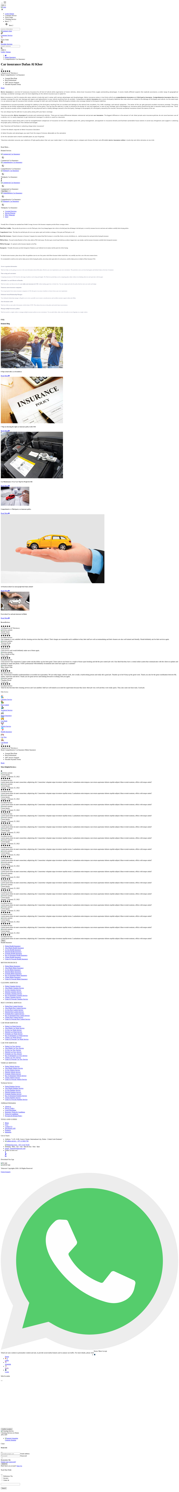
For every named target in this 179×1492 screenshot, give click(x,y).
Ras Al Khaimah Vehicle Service (15, 1076)
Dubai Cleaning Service (13, 986)
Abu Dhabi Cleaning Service (14, 988)
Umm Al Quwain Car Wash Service (16, 1039)
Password (23, 1456)
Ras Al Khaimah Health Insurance (16, 955)
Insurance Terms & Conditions (15, 1112)
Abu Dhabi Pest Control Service (15, 1008)
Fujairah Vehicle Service (13, 1074)
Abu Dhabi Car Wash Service (14, 1028)
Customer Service (11, 15)
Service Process (10, 213)
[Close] (1, 1380)
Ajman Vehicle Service (12, 1077)
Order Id (6, 1480)
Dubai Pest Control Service (14, 1006)
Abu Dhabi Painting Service (14, 1088)
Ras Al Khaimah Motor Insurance (16, 975)
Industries (8, 1132)
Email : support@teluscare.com (15, 1148)
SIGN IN (4, 1464)
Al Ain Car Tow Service (13, 1050)
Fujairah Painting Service (13, 1094)
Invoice (5, 1478)
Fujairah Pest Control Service (14, 1014)
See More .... (6, 191)
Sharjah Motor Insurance (13, 972)
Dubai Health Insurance (13, 946)
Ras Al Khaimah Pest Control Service (17, 1015)
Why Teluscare (10, 215)
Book (2, 88)
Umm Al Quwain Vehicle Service (16, 1079)
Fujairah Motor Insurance (13, 973)
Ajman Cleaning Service (13, 997)
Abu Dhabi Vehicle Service (14, 1068)
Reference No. (8, 1476)
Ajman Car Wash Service (13, 1037)
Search (4, 1488)
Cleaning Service (10, 19)
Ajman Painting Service (13, 1098)
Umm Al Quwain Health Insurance (16, 959)
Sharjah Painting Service (13, 1092)
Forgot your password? (8, 1462)
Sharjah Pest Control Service (14, 1012)
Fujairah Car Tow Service (13, 1054)
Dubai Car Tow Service (13, 1046)
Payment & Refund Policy (13, 1116)
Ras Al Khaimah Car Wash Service (16, 1035)
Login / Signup (6, 52)
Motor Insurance (10, 57)
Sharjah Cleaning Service (13, 992)
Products (8, 1130)
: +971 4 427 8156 (23, 1145)
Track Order (9, 17)
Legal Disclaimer (10, 1110)
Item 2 (7, 21)
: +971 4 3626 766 (22, 1141)
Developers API (10, 1128)
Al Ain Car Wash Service (13, 1030)
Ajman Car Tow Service (13, 1057)
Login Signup (9, 14)
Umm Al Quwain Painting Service (16, 1099)
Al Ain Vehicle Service (12, 1070)
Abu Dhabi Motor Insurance (14, 968)
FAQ (6, 217)
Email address (25, 1454)
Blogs (7, 1123)
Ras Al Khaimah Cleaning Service (16, 995)
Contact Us (8, 1126)
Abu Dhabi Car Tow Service (14, 1048)
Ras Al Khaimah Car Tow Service (16, 1056)
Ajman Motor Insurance (13, 977)
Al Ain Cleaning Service (13, 990)
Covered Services (10, 211)
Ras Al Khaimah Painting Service (16, 1096)
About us (8, 1106)
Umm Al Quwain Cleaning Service (16, 999)
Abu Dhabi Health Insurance (14, 948)
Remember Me (6, 1460)
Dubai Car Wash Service (13, 1026)
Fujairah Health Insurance (13, 953)
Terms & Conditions (11, 1114)
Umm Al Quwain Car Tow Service (16, 1059)
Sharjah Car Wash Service (13, 1032)
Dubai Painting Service (12, 1086)
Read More (4, 376)
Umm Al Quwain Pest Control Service (17, 1019)
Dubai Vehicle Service (12, 1066)
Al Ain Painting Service (13, 1090)
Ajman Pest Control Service (14, 1017)
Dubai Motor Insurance (12, 966)
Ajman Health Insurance (13, 957)
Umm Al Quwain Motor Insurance (16, 979)
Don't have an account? (11, 1466)
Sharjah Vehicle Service (13, 1072)
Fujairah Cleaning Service (13, 993)
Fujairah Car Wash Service (13, 1034)
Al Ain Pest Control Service (14, 1010)
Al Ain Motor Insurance (13, 970)
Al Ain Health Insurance (13, 950)
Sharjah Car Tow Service (13, 1052)
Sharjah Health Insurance (13, 952)
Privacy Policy (10, 1108)
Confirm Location (7, 1429)
